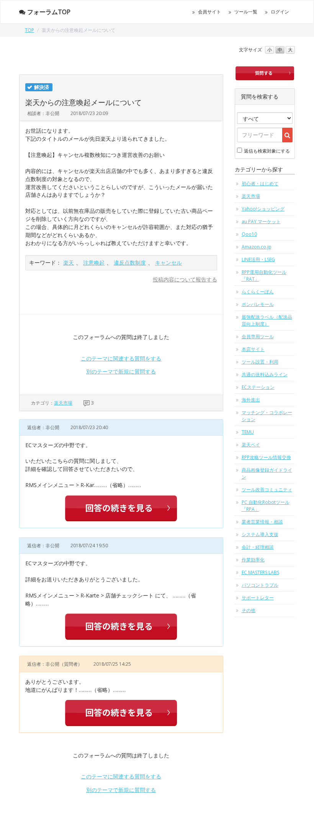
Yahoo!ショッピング (263, 209)
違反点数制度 (130, 262)
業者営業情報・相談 (262, 521)
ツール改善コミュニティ (267, 489)
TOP (29, 30)
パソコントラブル (260, 585)
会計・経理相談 (258, 547)
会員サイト (209, 11)
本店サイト (253, 349)
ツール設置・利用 (260, 362)
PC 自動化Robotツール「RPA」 (265, 505)
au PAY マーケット (261, 221)
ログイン (280, 11)
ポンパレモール (258, 304)
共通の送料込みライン (265, 374)
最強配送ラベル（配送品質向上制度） (267, 320)
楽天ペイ (251, 444)
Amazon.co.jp (256, 247)
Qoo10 (249, 234)
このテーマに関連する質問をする (121, 358)
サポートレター (258, 597)
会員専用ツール (258, 336)
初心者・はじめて (260, 183)
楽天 (68, 262)
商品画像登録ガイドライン (267, 473)
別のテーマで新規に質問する (121, 371)
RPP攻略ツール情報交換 (266, 457)
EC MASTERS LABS (260, 572)
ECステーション (258, 387)
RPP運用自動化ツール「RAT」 (264, 275)
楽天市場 (63, 403)
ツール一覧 (245, 11)
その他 (248, 610)
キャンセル (168, 262)
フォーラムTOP (48, 12)
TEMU (248, 432)
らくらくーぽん (258, 291)
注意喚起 (94, 262)
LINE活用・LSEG (258, 259)
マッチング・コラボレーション (267, 416)
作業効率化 (253, 559)
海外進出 (251, 400)
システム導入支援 (260, 534)
